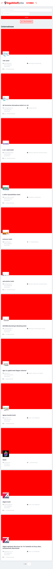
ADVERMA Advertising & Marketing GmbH (14, 326)
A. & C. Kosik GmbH (8, 150)
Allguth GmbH (7, 502)
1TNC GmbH (6, 60)
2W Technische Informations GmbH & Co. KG (16, 105)
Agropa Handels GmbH (9, 415)
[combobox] (26, 10)
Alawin (4, 460)
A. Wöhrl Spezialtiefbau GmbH (11, 194)
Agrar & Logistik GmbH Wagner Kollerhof (14, 370)
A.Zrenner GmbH (7, 239)
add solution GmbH (8, 281)
